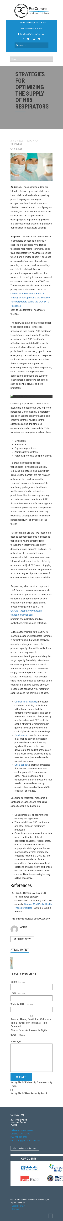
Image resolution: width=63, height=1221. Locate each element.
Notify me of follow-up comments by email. (31, 1084)
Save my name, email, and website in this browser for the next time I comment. (30, 1023)
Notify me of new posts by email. (28, 1093)
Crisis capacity (22, 764)
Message (15, 1041)
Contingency (21, 735)
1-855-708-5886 (40, 22)
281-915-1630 (36, 28)
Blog (29, 140)
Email (17, 993)
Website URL (21, 1004)
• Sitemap (14, 1208)
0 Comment (16, 144)
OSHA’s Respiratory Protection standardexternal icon (26, 612)
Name (17, 981)
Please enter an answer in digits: (29, 1030)
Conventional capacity (26, 701)
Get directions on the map (24, 1148)
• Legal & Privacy (17, 1205)
